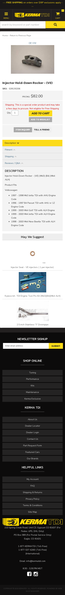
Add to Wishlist (40, 119)
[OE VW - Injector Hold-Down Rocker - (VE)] (32, 60)
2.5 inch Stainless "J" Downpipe (32, 324)
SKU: (5, 88)
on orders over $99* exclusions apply (33, 2)
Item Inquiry (23, 129)
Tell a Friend (42, 129)
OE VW (32, 43)
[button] (32, 24)
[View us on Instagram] (36, 574)
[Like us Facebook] (29, 574)
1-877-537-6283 (26, 549)
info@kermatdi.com (35, 561)
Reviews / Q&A (12, 163)
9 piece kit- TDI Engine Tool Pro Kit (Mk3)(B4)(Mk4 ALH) (32, 295)
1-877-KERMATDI (27, 546)
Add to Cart (40, 113)
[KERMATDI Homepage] (32, 14)
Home (5, 35)
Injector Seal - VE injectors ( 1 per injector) (32, 267)
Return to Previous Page (20, 35)
